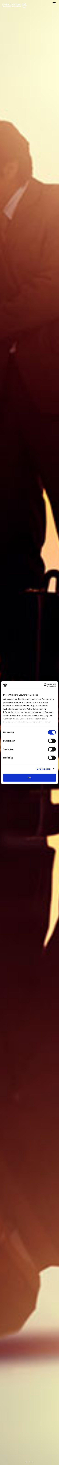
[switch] (52, 741)
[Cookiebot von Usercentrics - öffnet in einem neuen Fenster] (44, 685)
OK (29, 777)
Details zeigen (43, 769)
